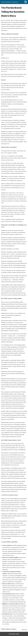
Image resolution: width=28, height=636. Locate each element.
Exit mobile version (14, 634)
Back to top (24, 629)
